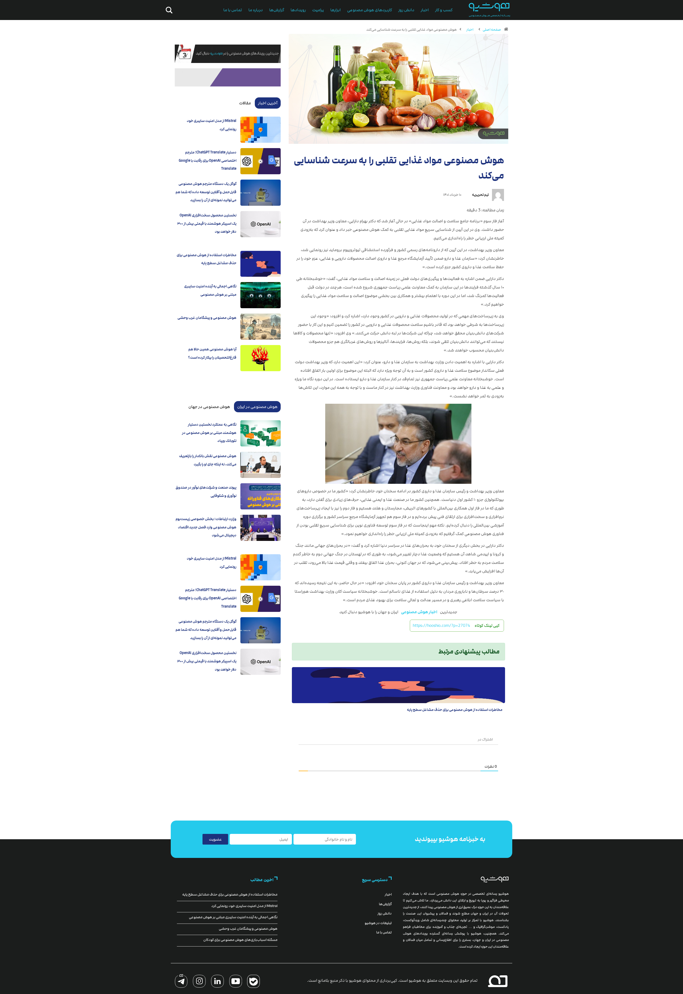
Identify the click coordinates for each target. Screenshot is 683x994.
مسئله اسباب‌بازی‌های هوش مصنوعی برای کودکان (240, 939)
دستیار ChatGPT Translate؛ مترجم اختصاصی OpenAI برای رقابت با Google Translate (207, 160)
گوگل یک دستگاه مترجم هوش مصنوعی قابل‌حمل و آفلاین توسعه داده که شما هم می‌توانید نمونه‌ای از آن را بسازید (206, 192)
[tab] (268, 103)
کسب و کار (443, 10)
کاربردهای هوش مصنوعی (369, 10)
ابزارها (335, 10)
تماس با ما (232, 10)
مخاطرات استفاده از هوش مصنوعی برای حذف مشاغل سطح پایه (454, 709)
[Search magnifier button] (168, 10)
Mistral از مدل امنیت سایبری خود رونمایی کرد (244, 906)
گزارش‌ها (276, 10)
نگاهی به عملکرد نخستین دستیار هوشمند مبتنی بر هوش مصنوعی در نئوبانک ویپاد (209, 432)
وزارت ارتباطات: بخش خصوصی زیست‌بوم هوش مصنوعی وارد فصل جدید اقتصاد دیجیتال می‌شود (206, 527)
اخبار (425, 10)
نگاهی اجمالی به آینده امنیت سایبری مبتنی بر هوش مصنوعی (233, 917)
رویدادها (298, 10)
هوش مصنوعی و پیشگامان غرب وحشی (206, 317)
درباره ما (255, 10)
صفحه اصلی (492, 29)
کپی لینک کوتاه (487, 625)
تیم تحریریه (480, 194)
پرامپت (318, 10)
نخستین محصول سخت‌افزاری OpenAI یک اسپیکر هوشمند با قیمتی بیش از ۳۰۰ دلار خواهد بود (206, 223)
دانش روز (406, 10)
